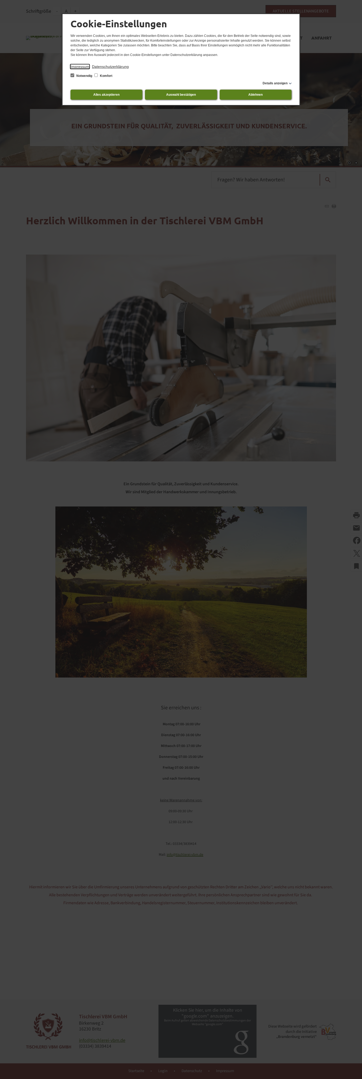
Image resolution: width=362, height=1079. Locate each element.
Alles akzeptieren (106, 95)
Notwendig (84, 76)
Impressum (79, 66)
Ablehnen (255, 95)
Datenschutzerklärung (110, 66)
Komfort (105, 76)
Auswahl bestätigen (181, 95)
